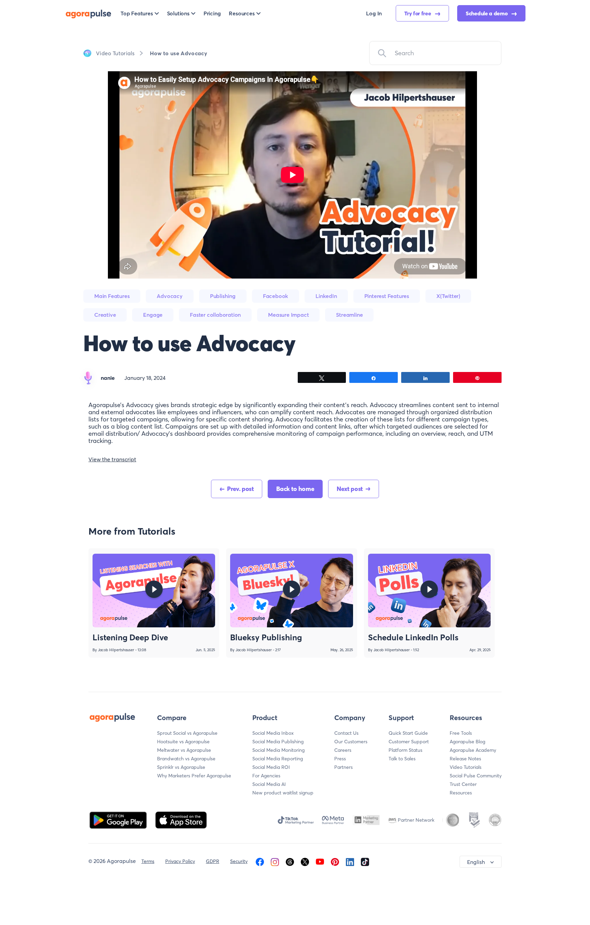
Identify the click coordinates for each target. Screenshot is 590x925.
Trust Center (463, 784)
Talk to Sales (402, 759)
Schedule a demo (487, 13)
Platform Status (405, 750)
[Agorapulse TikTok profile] (365, 861)
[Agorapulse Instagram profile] (275, 861)
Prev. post (240, 489)
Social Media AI (269, 784)
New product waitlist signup (282, 793)
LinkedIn (326, 296)
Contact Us (346, 733)
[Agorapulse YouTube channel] (320, 861)
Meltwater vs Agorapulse (184, 750)
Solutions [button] (178, 13)
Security (239, 861)
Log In (374, 13)
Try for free (418, 13)
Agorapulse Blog (467, 741)
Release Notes (465, 759)
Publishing (223, 296)
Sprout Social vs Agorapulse (187, 733)
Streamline (349, 314)
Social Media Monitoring (278, 750)
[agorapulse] (88, 13)
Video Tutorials (115, 53)
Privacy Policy (180, 861)
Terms (147, 861)
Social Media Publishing (278, 741)
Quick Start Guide (408, 733)
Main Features (111, 296)
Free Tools (461, 733)
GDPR (212, 861)
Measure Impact (288, 314)
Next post (350, 489)
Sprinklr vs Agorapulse (181, 767)
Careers (342, 750)
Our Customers (350, 741)
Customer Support (409, 741)
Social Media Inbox (273, 733)
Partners (343, 767)
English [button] (476, 862)
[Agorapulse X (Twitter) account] (305, 861)
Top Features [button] (137, 13)
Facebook (275, 296)
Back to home (295, 489)
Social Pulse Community (476, 776)
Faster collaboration (215, 314)
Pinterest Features (386, 296)
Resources (461, 793)
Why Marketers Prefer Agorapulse (194, 776)
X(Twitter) (448, 296)
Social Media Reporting (277, 759)
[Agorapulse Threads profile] (290, 861)
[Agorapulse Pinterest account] (335, 861)
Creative (105, 314)
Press (340, 759)
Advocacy (169, 296)
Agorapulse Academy (473, 750)
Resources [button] (241, 13)
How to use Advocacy (178, 53)
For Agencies (266, 776)
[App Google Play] (118, 819)
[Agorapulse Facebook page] (260, 861)
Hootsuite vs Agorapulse (183, 741)
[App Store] (181, 819)
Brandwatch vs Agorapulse (186, 759)
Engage (153, 314)
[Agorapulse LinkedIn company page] (350, 861)
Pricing (212, 13)
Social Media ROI (271, 767)
